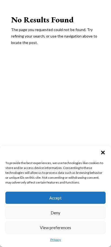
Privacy (55, 240)
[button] (103, 152)
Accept (55, 197)
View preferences (55, 227)
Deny (55, 212)
